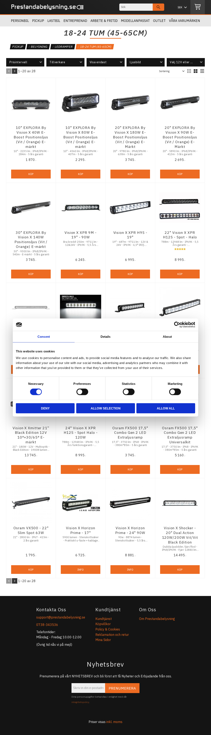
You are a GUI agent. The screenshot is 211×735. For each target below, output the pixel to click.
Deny (45, 408)
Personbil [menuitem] (20, 21)
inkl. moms (114, 722)
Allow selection (106, 408)
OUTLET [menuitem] (159, 21)
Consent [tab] (44, 336)
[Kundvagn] (198, 7)
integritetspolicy (80, 702)
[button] (25, 62)
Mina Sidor (103, 640)
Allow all (166, 408)
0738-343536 (47, 625)
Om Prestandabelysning (157, 619)
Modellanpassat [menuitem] (135, 21)
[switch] (82, 392)
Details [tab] (106, 336)
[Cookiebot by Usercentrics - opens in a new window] (177, 325)
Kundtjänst (103, 619)
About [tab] (167, 336)
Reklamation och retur (112, 635)
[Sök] (158, 7)
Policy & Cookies (107, 629)
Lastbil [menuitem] (53, 21)
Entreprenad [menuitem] (75, 21)
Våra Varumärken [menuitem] (184, 21)
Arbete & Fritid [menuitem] (104, 21)
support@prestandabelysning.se (60, 617)
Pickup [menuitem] (38, 21)
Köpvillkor (103, 624)
